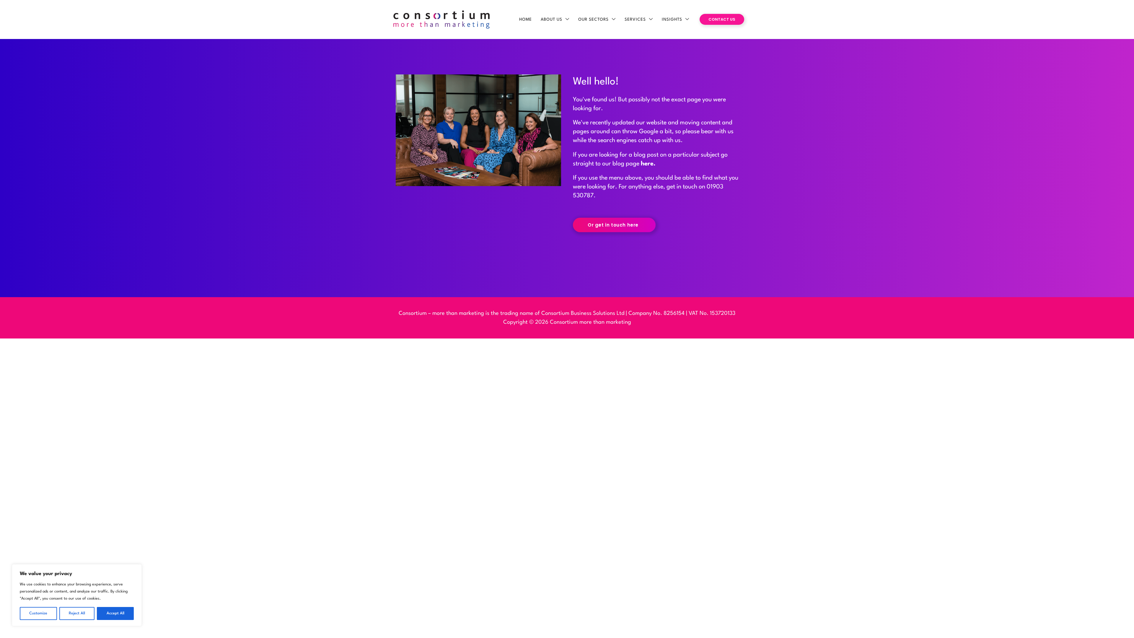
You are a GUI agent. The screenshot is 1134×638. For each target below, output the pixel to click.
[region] (77, 595)
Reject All (77, 613)
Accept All (115, 613)
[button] (565, 19)
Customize (38, 613)
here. (648, 164)
